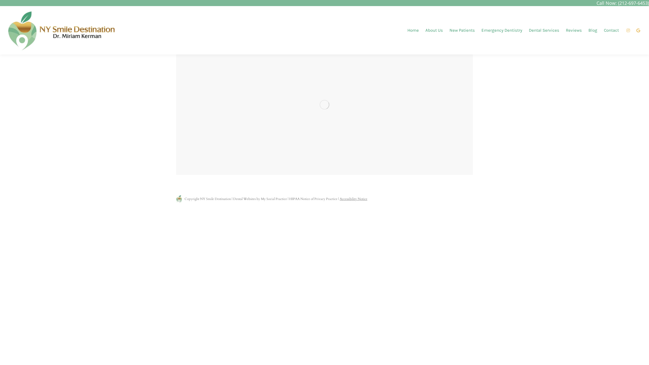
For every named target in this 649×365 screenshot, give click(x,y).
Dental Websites (244, 199)
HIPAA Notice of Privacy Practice (313, 199)
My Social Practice (273, 199)
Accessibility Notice (353, 199)
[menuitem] (413, 30)
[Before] (324, 104)
